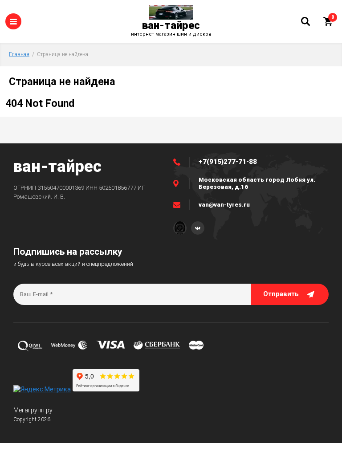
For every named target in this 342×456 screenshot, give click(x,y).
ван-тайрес (171, 25)
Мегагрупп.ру (33, 410)
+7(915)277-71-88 (228, 162)
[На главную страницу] (171, 12)
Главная (19, 54)
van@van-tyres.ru (224, 204)
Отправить (281, 294)
